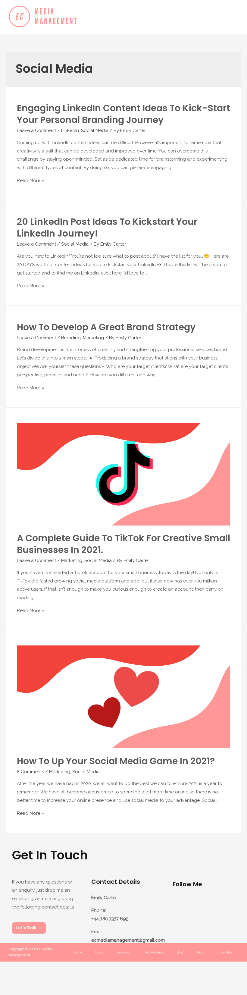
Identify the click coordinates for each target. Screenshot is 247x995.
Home (77, 952)
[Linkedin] (227, 903)
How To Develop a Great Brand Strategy (106, 327)
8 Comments (30, 771)
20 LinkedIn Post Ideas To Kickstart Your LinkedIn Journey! (107, 227)
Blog (180, 952)
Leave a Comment (36, 130)
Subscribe (224, 952)
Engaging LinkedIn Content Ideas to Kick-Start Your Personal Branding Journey (123, 114)
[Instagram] (180, 903)
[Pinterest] (203, 921)
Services (122, 952)
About (99, 952)
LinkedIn (70, 130)
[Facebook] (203, 903)
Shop (200, 952)
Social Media (94, 130)
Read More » (30, 180)
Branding (71, 338)
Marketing (93, 338)
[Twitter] (180, 921)
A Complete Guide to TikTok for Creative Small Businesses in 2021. (123, 544)
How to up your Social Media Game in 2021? (116, 761)
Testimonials (154, 952)
